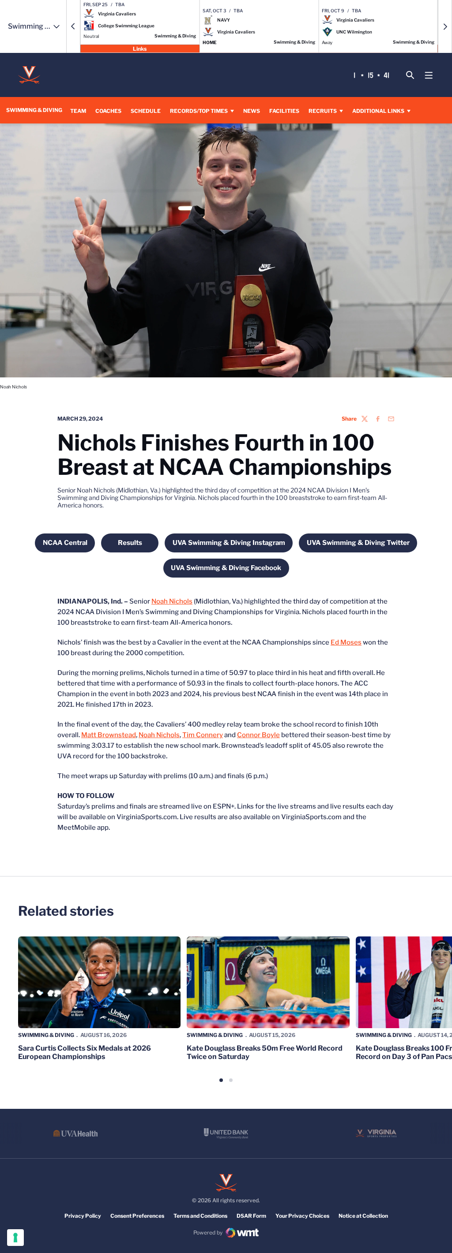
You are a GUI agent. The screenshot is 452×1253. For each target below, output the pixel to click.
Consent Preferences (137, 1215)
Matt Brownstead (108, 735)
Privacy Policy (82, 1215)
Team (78, 111)
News (251, 111)
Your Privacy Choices (302, 1215)
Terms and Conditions (200, 1215)
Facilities (284, 111)
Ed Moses (346, 642)
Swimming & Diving (46, 1035)
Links (140, 48)
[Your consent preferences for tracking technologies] (15, 1237)
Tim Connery (202, 735)
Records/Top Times (199, 111)
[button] (73, 26)
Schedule (146, 111)
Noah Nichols (171, 601)
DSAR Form (251, 1215)
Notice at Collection (363, 1215)
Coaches (108, 111)
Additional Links (378, 111)
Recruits (323, 111)
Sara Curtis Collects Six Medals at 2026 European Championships (84, 1052)
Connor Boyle (258, 735)
